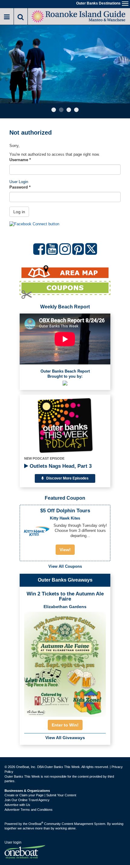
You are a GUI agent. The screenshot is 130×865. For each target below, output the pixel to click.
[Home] (78, 15)
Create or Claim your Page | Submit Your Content (40, 795)
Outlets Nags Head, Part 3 (60, 466)
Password (20, 187)
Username (20, 160)
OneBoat (35, 824)
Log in (19, 211)
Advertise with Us (17, 805)
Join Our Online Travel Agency (27, 800)
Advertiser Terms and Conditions (29, 809)
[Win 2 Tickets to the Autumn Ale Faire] (65, 662)
